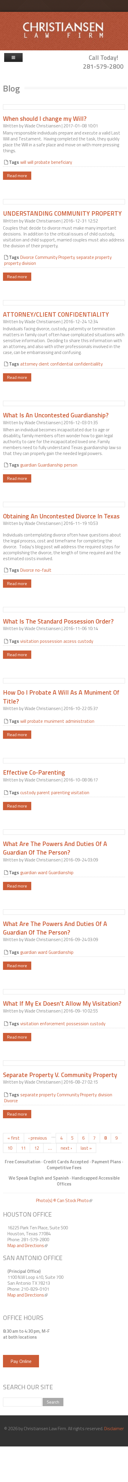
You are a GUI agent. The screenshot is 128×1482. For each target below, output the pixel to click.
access (70, 641)
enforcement (52, 1023)
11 (23, 1148)
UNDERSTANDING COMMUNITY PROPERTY (62, 213)
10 (9, 1148)
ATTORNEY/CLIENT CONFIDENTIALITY (56, 314)
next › (66, 1148)
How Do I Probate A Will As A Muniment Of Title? (61, 697)
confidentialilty (88, 364)
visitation (29, 641)
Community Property (55, 257)
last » (86, 1148)
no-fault (43, 570)
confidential (61, 364)
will (23, 162)
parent (43, 792)
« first (13, 1138)
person (70, 465)
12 (36, 1148)
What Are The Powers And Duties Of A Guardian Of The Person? (55, 848)
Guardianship (50, 465)
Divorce (27, 257)
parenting (60, 792)
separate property (94, 257)
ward (42, 872)
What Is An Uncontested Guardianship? (56, 415)
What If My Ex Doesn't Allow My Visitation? (62, 1003)
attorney (29, 364)
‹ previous (37, 1138)
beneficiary (61, 162)
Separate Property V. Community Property (60, 1074)
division (105, 1094)
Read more (17, 175)
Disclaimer (114, 1428)
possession (51, 641)
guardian (28, 465)
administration (79, 721)
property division (20, 263)
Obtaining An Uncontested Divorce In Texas (61, 516)
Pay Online (21, 1361)
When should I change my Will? (45, 118)
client (44, 364)
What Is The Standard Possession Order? (58, 621)
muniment (54, 721)
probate (42, 162)
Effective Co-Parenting (34, 772)
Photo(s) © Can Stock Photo (64, 1200)
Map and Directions (27, 1245)
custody (85, 641)
